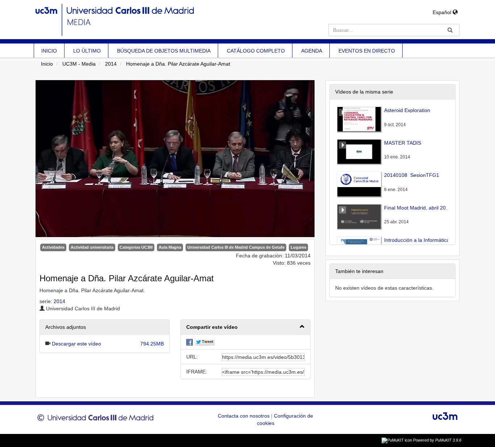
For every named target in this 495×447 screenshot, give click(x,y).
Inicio (47, 64)
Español (443, 12)
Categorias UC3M (136, 247)
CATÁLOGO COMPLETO (256, 51)
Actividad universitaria (92, 247)
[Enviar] (450, 30)
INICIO (49, 51)
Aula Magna (170, 247)
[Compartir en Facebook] (189, 342)
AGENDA (311, 51)
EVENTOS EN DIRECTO (366, 51)
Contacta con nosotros (244, 416)
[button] (245, 327)
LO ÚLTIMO (87, 51)
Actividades (53, 247)
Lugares (298, 247)
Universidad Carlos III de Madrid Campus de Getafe (235, 247)
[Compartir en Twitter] (204, 342)
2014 (111, 64)
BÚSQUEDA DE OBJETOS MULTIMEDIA (164, 51)
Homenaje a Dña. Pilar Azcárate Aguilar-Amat (178, 64)
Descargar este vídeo (76, 344)
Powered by (437, 440)
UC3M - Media (79, 64)
